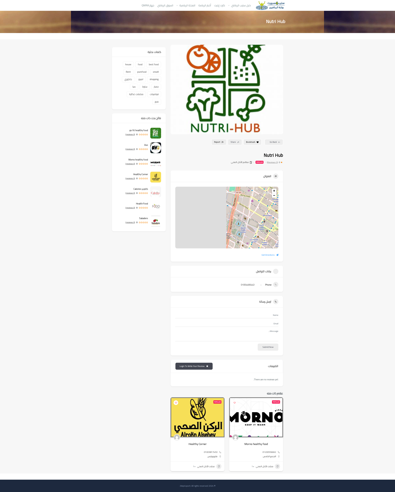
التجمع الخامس (269, 456)
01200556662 (269, 452)
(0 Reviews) (272, 162)
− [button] (274, 195)
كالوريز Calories (140, 189)
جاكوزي (128, 79)
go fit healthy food (138, 130)
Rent (128, 72)
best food (154, 64)
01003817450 (210, 452)
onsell (156, 72)
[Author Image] (235, 437)
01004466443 (247, 284)
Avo (146, 145)
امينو (140, 79)
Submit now (268, 347)
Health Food (142, 203)
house (128, 64)
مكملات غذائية (136, 94)
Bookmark (250, 142)
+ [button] (274, 191)
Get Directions (268, 255)
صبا (134, 86)
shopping (154, 79)
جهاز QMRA (148, 5)
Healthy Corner (198, 443)
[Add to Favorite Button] (234, 402)
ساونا (144, 86)
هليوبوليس (212, 456)
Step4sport (185, 486)
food (140, 64)
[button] (281, 435)
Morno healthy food (256, 443)
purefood (141, 72)
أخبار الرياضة (204, 5)
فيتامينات (154, 94)
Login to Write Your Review (192, 366)
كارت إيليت (219, 5)
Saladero (143, 218)
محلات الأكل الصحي (264, 466)
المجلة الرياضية (187, 5)
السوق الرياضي (165, 5)
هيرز (157, 101)
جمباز (156, 86)
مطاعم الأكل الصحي (240, 162)
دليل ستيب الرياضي (241, 5)
